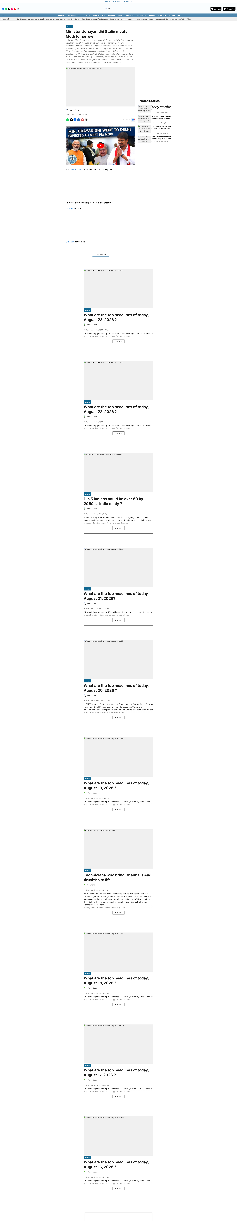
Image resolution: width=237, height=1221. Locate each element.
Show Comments (101, 255)
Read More (118, 341)
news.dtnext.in (76, 169)
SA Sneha (91, 885)
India (80, 15)
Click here (70, 208)
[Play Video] (100, 145)
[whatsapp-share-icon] (67, 121)
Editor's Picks (174, 15)
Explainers (162, 15)
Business (111, 15)
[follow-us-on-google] (133, 120)
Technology (141, 15)
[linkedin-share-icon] (78, 121)
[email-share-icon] (82, 121)
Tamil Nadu (71, 15)
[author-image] (67, 110)
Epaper (107, 1)
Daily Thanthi (117, 1)
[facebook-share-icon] (75, 121)
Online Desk (74, 110)
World (87, 15)
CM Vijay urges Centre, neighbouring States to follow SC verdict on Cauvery (119, 704)
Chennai (60, 15)
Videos (152, 15)
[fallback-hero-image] (144, 108)
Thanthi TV (128, 1)
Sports (120, 15)
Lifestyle (129, 15)
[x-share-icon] (71, 121)
